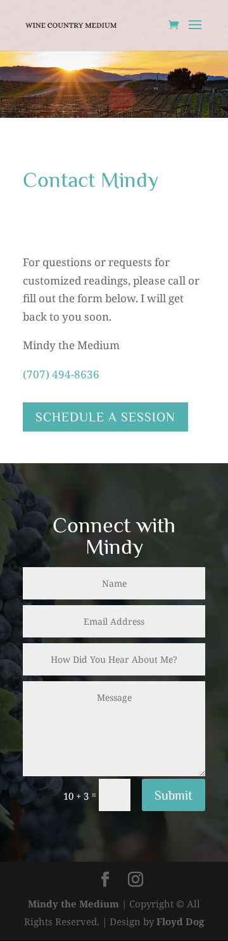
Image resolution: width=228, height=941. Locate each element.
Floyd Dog (180, 921)
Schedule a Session (105, 417)
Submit (174, 795)
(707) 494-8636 (61, 374)
